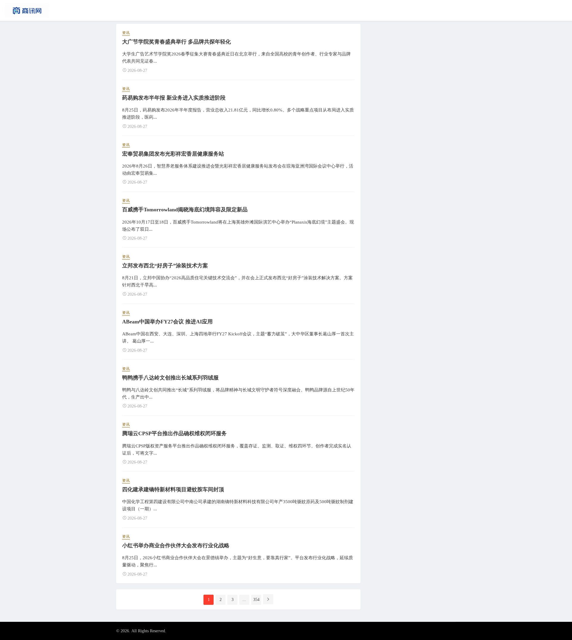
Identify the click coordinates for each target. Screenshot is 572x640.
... (244, 599)
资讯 (126, 33)
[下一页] (268, 599)
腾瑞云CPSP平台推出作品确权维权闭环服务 (174, 433)
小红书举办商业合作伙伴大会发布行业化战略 (175, 545)
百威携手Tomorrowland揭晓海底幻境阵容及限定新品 (185, 210)
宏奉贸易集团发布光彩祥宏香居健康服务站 (173, 154)
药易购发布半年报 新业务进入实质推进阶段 (174, 98)
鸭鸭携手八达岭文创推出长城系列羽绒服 (170, 378)
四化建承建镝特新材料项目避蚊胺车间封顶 (173, 489)
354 (256, 599)
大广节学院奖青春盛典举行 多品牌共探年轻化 (176, 42)
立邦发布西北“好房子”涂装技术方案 (165, 266)
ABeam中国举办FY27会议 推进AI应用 (167, 322)
